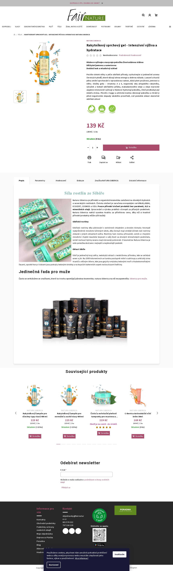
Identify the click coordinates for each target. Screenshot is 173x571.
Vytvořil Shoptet (130, 568)
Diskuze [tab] (80, 180)
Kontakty (41, 519)
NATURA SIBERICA (94, 41)
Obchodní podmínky (46, 523)
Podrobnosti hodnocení (130, 55)
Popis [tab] (21, 180)
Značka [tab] (106, 180)
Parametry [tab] (40, 180)
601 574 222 (68, 522)
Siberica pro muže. (138, 278)
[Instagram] (72, 531)
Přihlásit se (65, 487)
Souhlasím (119, 554)
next (157, 413)
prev (16, 413)
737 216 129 (68, 525)
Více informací (81, 558)
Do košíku (133, 147)
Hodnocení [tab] (61, 180)
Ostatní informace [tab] (137, 180)
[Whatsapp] (78, 531)
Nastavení (53, 564)
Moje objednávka (45, 533)
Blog (39, 545)
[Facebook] (66, 531)
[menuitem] (6, 27)
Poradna (41, 541)
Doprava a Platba (45, 537)
